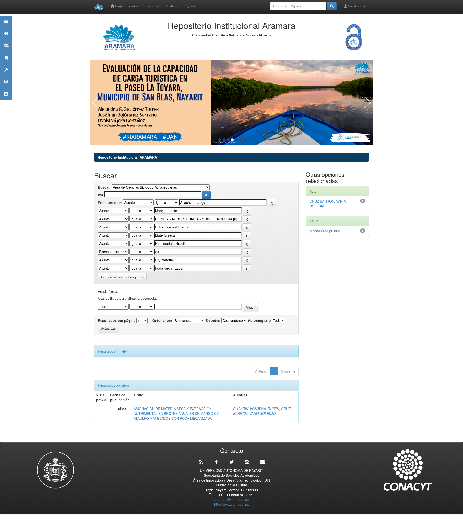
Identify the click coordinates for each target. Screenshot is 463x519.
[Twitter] (231, 462)
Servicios (355, 6)
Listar (151, 6)
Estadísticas (6, 87)
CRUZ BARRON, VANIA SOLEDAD (262, 411)
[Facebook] (216, 462)
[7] (244, 139)
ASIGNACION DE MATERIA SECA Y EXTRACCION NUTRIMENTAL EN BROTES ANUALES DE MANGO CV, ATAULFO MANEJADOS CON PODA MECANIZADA (176, 413)
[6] (240, 139)
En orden (212, 320)
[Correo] (262, 462)
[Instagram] (247, 462)
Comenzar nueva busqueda (122, 277)
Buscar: (104, 187)
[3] (228, 139)
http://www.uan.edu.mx (231, 504)
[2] (224, 139)
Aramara (6, 39)
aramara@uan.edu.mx (231, 499)
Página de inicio (126, 6)
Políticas (171, 6)
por (100, 194)
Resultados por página (117, 320)
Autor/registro (259, 320)
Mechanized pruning (325, 230)
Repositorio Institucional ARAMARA (127, 157)
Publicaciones (6, 63)
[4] (232, 139)
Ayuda (190, 6)
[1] (219, 139)
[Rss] (201, 462)
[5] (236, 139)
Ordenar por (162, 320)
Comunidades (6, 51)
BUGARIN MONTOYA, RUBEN (256, 408)
